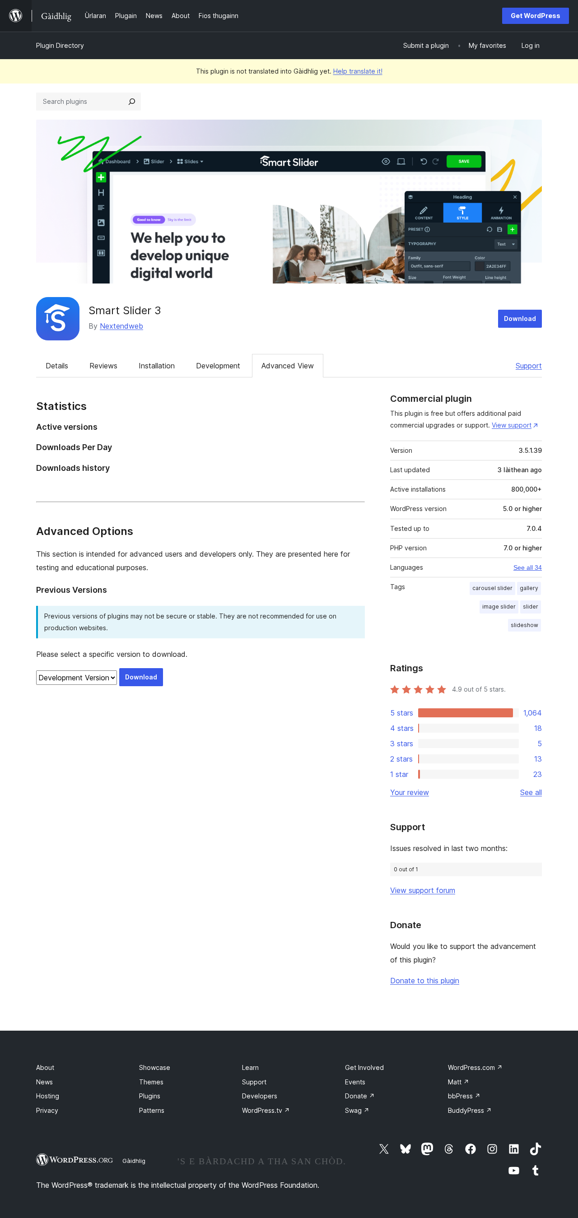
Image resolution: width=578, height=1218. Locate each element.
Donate (360, 1096)
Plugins (149, 1096)
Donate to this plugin (424, 980)
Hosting (47, 1096)
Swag (357, 1110)
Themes (151, 1082)
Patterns (151, 1110)
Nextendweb (121, 325)
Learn (250, 1067)
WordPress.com (475, 1067)
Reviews (103, 365)
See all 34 (527, 567)
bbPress (464, 1096)
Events (355, 1082)
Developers (259, 1096)
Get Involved (364, 1067)
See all (531, 792)
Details (57, 365)
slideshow (524, 625)
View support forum (422, 890)
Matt (458, 1082)
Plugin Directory (60, 45)
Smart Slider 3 (125, 310)
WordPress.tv (266, 1110)
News (44, 1082)
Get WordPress (535, 15)
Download (520, 318)
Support (529, 365)
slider (530, 606)
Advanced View (287, 365)
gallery (529, 588)
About (45, 1067)
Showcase (154, 1067)
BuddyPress (470, 1110)
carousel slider (492, 588)
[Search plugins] (132, 102)
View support (511, 425)
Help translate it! (357, 71)
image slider (499, 606)
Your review (409, 792)
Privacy (47, 1110)
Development (218, 365)
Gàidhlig (133, 1160)
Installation (157, 365)
